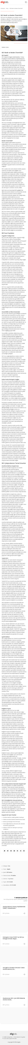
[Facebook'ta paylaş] (17, 850)
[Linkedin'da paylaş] (23, 850)
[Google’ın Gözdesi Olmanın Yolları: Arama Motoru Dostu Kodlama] (24, 974)
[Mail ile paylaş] (11, 850)
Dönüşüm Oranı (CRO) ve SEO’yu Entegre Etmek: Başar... (13, 938)
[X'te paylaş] (14, 850)
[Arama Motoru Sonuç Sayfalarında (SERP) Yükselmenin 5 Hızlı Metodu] (24, 913)
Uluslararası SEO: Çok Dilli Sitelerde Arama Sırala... (14, 999)
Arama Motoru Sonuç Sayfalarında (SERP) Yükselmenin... (14, 907)
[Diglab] (5, 2)
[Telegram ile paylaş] (7, 850)
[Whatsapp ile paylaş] (4, 850)
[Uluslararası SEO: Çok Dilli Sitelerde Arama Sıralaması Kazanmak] (24, 1005)
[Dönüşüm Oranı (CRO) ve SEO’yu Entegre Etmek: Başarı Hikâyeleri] (24, 944)
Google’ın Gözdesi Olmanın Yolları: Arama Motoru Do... (14, 968)
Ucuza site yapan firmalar (10, 1038)
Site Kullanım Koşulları (19, 1037)
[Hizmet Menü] (26, 2)
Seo (9, 866)
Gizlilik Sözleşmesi (7, 1037)
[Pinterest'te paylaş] (20, 850)
